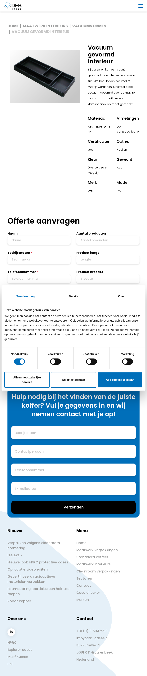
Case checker (88, 592)
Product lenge (87, 252)
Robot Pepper (19, 601)
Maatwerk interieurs (45, 26)
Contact (83, 585)
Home (13, 26)
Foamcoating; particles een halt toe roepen (38, 591)
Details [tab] (73, 296)
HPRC (12, 642)
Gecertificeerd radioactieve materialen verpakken (31, 579)
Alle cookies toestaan (120, 379)
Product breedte (89, 272)
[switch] (55, 361)
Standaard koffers (92, 557)
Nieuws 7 (15, 555)
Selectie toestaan (73, 379)
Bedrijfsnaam (18, 252)
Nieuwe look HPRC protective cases (37, 562)
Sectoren (84, 578)
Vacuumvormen (89, 26)
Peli (10, 663)
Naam (12, 233)
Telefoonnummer (21, 272)
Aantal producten (91, 233)
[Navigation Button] (140, 6)
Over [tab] (121, 296)
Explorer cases (19, 649)
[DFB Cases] (12, 6)
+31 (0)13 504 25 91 (92, 631)
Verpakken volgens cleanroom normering (33, 545)
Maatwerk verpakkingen (97, 549)
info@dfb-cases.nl (92, 638)
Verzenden (74, 507)
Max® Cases (17, 656)
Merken (82, 599)
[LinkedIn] (11, 632)
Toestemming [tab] (25, 296)
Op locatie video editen (27, 569)
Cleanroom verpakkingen (98, 571)
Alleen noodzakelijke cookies (27, 380)
